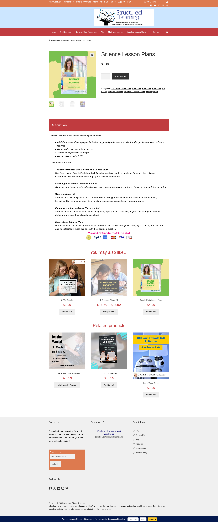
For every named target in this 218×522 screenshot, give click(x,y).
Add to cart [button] (67, 312)
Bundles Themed (115, 92)
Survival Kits (55, 2)
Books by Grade (83, 2)
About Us (104, 2)
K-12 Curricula (65, 32)
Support (121, 2)
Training (156, 32)
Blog (137, 439)
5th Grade (146, 89)
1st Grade (115, 89)
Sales (113, 2)
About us (139, 444)
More (95, 2)
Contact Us (140, 435)
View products (109, 312)
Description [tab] (59, 125)
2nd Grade (126, 89)
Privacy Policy (141, 453)
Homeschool (68, 2)
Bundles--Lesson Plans (65, 40)
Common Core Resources (86, 32)
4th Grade (136, 89)
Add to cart (120, 76)
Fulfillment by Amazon (67, 385)
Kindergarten (152, 92)
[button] (92, 55)
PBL (102, 32)
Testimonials (141, 448)
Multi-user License (115, 32)
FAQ (137, 431)
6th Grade (156, 89)
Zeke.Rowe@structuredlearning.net (109, 437)
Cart (129, 2)
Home (53, 32)
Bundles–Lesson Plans (136, 32)
